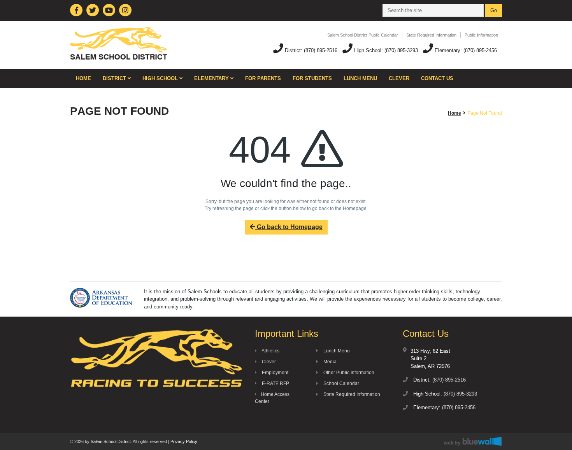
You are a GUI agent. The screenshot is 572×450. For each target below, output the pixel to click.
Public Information (481, 35)
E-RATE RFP (275, 383)
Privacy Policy (183, 441)
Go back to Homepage (289, 227)
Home (83, 78)
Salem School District (111, 441)
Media (329, 361)
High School (160, 78)
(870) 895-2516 (320, 50)
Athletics (270, 351)
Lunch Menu (360, 78)
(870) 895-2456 (480, 50)
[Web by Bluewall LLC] (473, 441)
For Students (312, 78)
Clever (399, 78)
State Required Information (431, 35)
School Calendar (340, 383)
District (115, 78)
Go (493, 10)
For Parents (263, 78)
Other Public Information (348, 372)
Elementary (212, 78)
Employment (274, 372)
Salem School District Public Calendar (362, 35)
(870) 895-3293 (401, 50)
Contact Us (437, 78)
